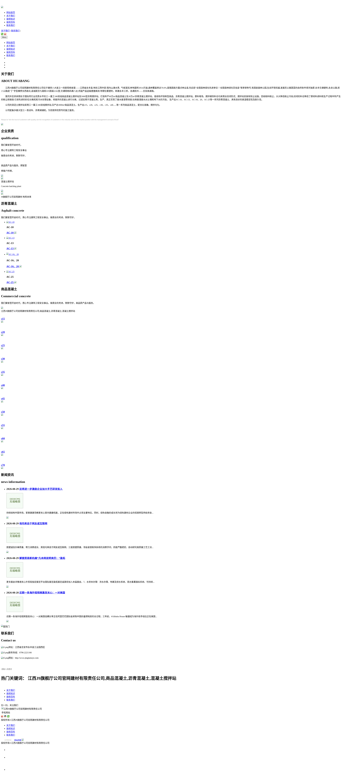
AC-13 (10, 248)
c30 (3, 358)
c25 (3, 345)
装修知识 (10, 19)
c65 (3, 451)
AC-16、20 (13, 266)
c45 (3, 398)
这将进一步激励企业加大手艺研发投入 (41, 489)
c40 (3, 385)
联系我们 (10, 25)
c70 (3, 465)
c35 (3, 372)
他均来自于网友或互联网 (33, 523)
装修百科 (10, 22)
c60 (3, 438)
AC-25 (10, 282)
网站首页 (10, 12)
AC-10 (10, 232)
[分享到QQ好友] (5, 716)
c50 (3, 411)
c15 (3, 318)
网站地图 (17, 740)
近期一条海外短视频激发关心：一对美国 (42, 592)
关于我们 (10, 16)
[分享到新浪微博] (5, 34)
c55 (3, 425)
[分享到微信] (2, 34)
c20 (3, 332)
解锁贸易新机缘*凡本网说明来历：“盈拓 (42, 558)
